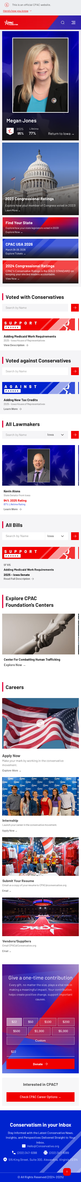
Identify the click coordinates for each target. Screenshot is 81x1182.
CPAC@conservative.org (53, 885)
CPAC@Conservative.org (22, 945)
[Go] (67, 1172)
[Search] (75, 308)
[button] (62, 22)
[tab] (14, 1022)
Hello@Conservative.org (43, 1146)
